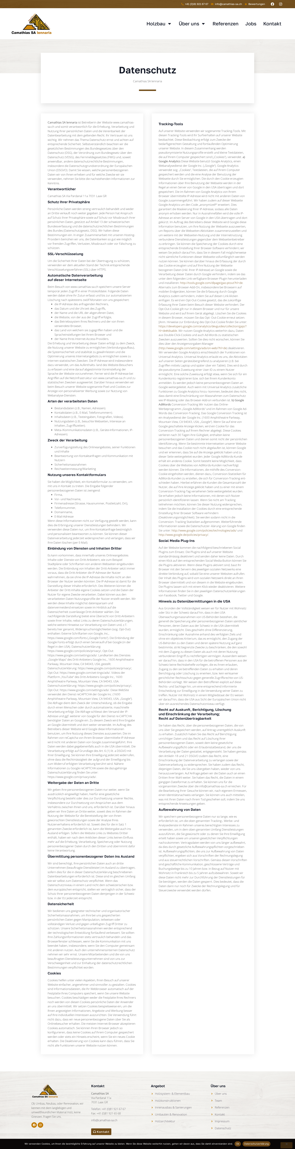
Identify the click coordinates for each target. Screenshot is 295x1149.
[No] (286, 1145)
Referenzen (225, 23)
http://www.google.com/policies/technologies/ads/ (204, 530)
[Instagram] (281, 4)
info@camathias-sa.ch (104, 1120)
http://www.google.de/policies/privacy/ (183, 535)
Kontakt (272, 23)
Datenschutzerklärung (256, 1143)
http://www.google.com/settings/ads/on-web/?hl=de (193, 348)
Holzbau (155, 23)
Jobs (250, 23)
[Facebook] (272, 4)
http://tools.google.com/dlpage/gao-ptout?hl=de (211, 283)
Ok (237, 1143)
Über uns (189, 23)
